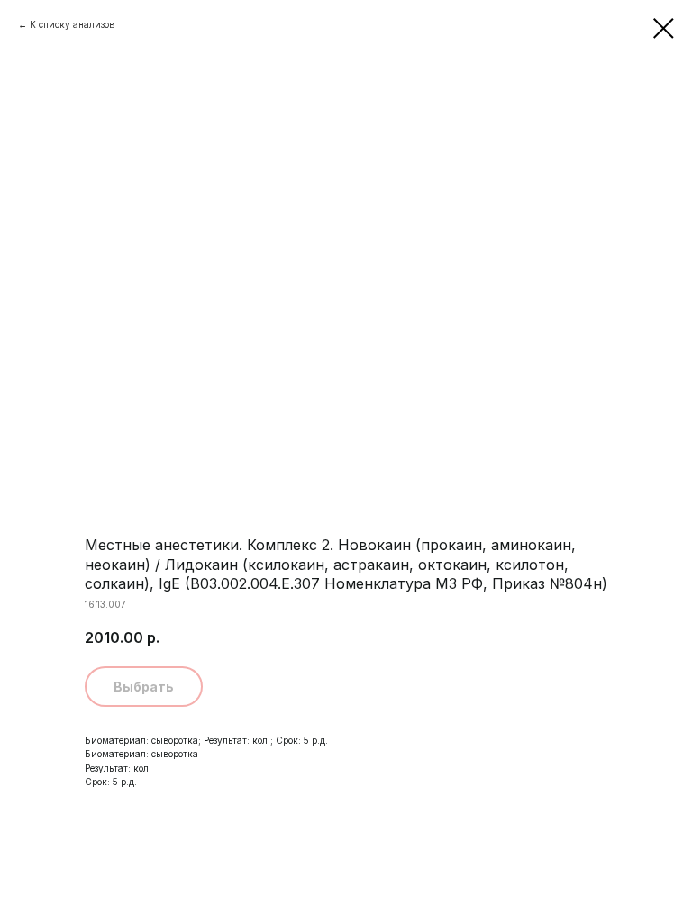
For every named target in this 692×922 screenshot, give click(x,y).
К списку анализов (72, 24)
